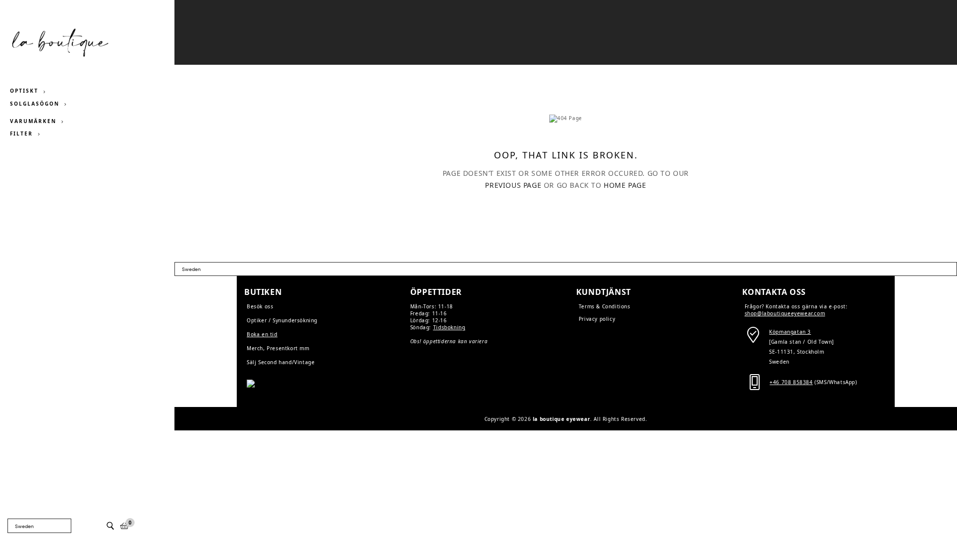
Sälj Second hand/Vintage (281, 362)
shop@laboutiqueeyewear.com (785, 313)
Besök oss (260, 306)
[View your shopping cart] (124, 526)
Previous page (513, 185)
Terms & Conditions (605, 306)
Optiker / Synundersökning (282, 320)
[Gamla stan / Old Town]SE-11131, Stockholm (801, 341)
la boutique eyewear (561, 418)
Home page (625, 185)
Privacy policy (597, 318)
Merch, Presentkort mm (278, 348)
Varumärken (33, 121)
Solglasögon (34, 103)
